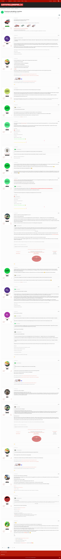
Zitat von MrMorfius (18, 149)
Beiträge (4, 46)
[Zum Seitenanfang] (60, 558)
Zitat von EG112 (18, 289)
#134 (58, 360)
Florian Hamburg (20, 487)
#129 (58, 178)
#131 (58, 267)
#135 (58, 388)
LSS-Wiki (15, 488)
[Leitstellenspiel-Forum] (30, 5)
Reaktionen (4, 45)
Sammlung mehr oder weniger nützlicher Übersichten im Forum (36, 249)
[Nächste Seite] (14, 547)
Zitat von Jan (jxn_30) (18, 225)
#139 (58, 495)
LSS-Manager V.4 (18, 251)
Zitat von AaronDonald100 (19, 37)
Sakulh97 (18, 509)
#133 (58, 311)
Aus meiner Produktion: (18, 352)
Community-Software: (30, 557)
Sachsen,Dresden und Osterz (24, 538)
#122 (58, 35)
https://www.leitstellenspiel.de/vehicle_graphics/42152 (29, 375)
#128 (58, 162)
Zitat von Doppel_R (18, 107)
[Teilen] (59, 15)
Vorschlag (25, 532)
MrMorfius (16, 179)
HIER (14, 22)
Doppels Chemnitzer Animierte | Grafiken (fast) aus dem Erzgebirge (30, 75)
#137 (58, 447)
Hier (15, 515)
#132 (58, 286)
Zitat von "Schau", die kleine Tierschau (21, 244)
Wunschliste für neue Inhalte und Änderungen (21, 354)
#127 (58, 146)
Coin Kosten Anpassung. (55, 234)
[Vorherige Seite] (2, 547)
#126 (58, 121)
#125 (58, 104)
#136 (58, 404)
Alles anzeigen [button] (36, 503)
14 (12, 547)
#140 (58, 520)
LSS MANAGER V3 (54, 251)
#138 (58, 473)
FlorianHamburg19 (24, 123)
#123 (58, 58)
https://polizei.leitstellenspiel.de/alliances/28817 (29, 81)
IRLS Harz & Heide (22, 507)
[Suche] (58, 1)
